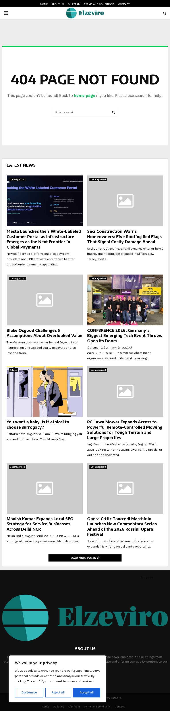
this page (146, 577)
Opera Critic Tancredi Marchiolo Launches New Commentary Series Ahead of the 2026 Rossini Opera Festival (122, 526)
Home (44, 4)
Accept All (87, 692)
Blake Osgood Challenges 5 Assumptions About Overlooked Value (44, 333)
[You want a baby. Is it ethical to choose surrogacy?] (45, 391)
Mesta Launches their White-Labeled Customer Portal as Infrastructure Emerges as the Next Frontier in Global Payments (44, 239)
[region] (57, 678)
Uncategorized (17, 179)
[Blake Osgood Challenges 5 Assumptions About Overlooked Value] (45, 300)
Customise (29, 692)
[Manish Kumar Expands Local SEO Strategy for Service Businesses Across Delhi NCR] (45, 488)
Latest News (21, 164)
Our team (74, 4)
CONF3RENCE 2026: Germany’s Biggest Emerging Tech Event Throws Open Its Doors (124, 335)
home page (84, 95)
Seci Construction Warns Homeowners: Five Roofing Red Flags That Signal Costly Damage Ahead (124, 236)
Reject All (58, 692)
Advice (13, 370)
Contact (124, 4)
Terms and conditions (99, 4)
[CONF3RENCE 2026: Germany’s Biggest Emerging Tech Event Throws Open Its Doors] (125, 300)
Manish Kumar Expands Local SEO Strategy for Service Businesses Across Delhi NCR (40, 524)
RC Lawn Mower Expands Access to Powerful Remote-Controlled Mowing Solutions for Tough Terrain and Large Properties (124, 429)
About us (58, 4)
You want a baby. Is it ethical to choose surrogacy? (38, 424)
